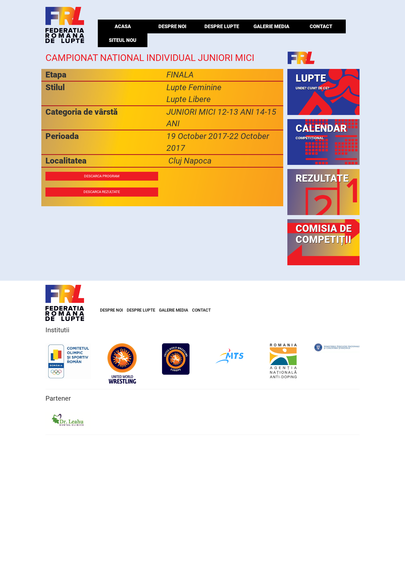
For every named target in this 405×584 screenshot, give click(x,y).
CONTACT (321, 26)
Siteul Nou (122, 40)
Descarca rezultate (101, 192)
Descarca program (101, 176)
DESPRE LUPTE (221, 26)
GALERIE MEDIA (271, 26)
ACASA (123, 26)
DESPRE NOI (172, 26)
